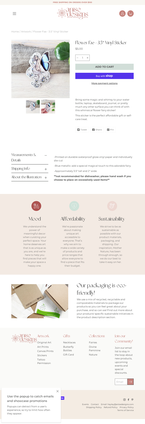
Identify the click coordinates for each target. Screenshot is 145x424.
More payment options (104, 83)
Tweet (83, 129)
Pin (112, 129)
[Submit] (130, 382)
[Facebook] (128, 400)
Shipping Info (20, 168)
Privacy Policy (127, 407)
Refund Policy (111, 407)
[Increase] (87, 58)
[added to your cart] (130, 13)
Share (98, 129)
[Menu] (14, 14)
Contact (95, 404)
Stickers (42, 355)
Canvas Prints (45, 351)
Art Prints (43, 346)
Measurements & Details (23, 157)
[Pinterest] (132, 400)
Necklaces (69, 342)
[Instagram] (124, 400)
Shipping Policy (94, 407)
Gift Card (68, 354)
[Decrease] (77, 58)
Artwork (26, 31)
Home (15, 31)
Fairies (93, 342)
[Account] (122, 13)
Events (85, 404)
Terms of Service (125, 410)
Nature (93, 354)
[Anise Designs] (72, 13)
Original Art (44, 342)
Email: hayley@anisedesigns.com (117, 404)
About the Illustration (26, 177)
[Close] (57, 391)
